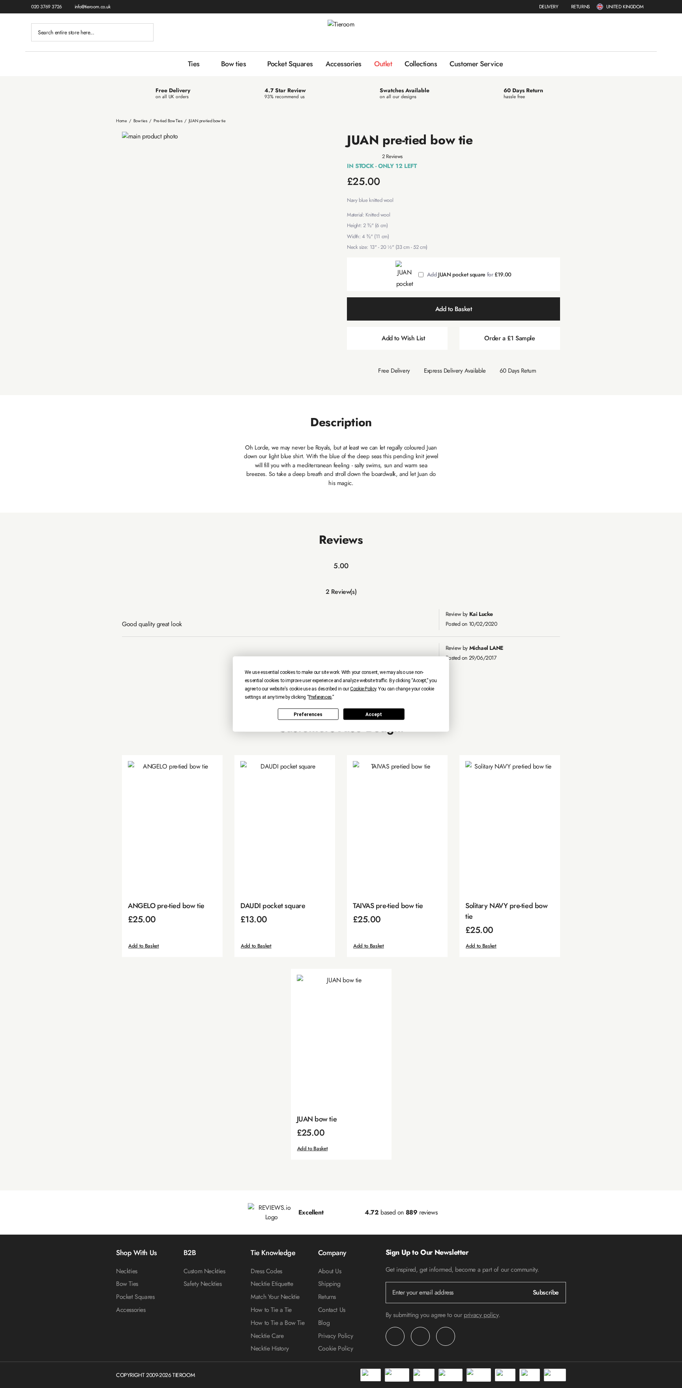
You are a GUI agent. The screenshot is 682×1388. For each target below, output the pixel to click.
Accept (373, 714)
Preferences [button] (320, 697)
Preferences (308, 714)
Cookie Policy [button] (363, 689)
